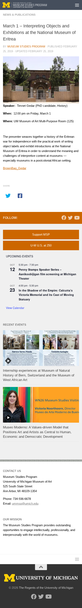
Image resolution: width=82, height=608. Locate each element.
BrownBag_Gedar (14, 168)
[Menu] (77, 5)
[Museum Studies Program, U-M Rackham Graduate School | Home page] (32, 5)
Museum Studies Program (26, 46)
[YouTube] (76, 217)
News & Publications (19, 14)
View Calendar (15, 308)
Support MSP (41, 234)
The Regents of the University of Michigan (46, 587)
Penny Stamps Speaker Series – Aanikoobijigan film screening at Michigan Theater (47, 273)
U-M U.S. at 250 (41, 245)
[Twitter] (70, 217)
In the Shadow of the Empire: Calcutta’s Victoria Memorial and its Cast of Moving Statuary (46, 294)
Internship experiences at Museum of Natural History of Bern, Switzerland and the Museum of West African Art (38, 375)
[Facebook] (64, 217)
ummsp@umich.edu (25, 503)
